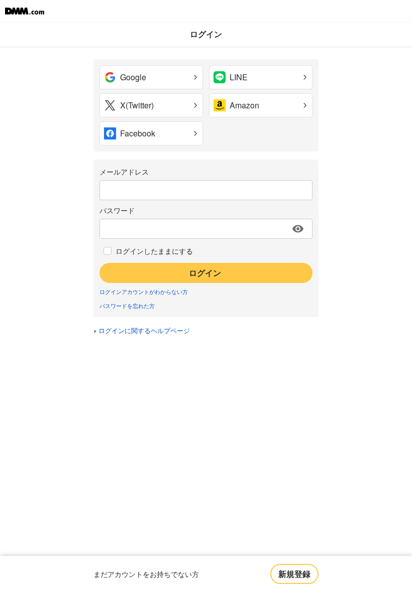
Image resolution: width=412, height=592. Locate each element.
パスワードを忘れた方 (127, 306)
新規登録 (294, 573)
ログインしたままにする (154, 251)
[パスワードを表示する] (298, 229)
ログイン (205, 272)
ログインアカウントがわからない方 (143, 291)
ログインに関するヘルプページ (144, 330)
